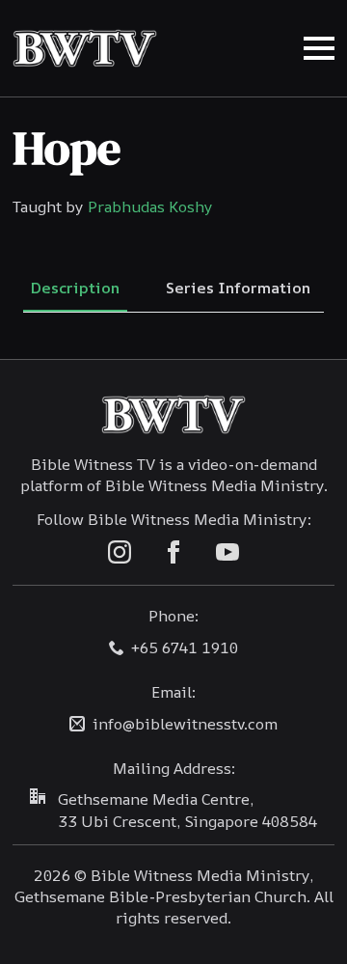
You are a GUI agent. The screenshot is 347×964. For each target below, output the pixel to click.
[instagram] (119, 552)
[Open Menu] (319, 48)
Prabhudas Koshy (150, 206)
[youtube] (227, 552)
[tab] (75, 287)
